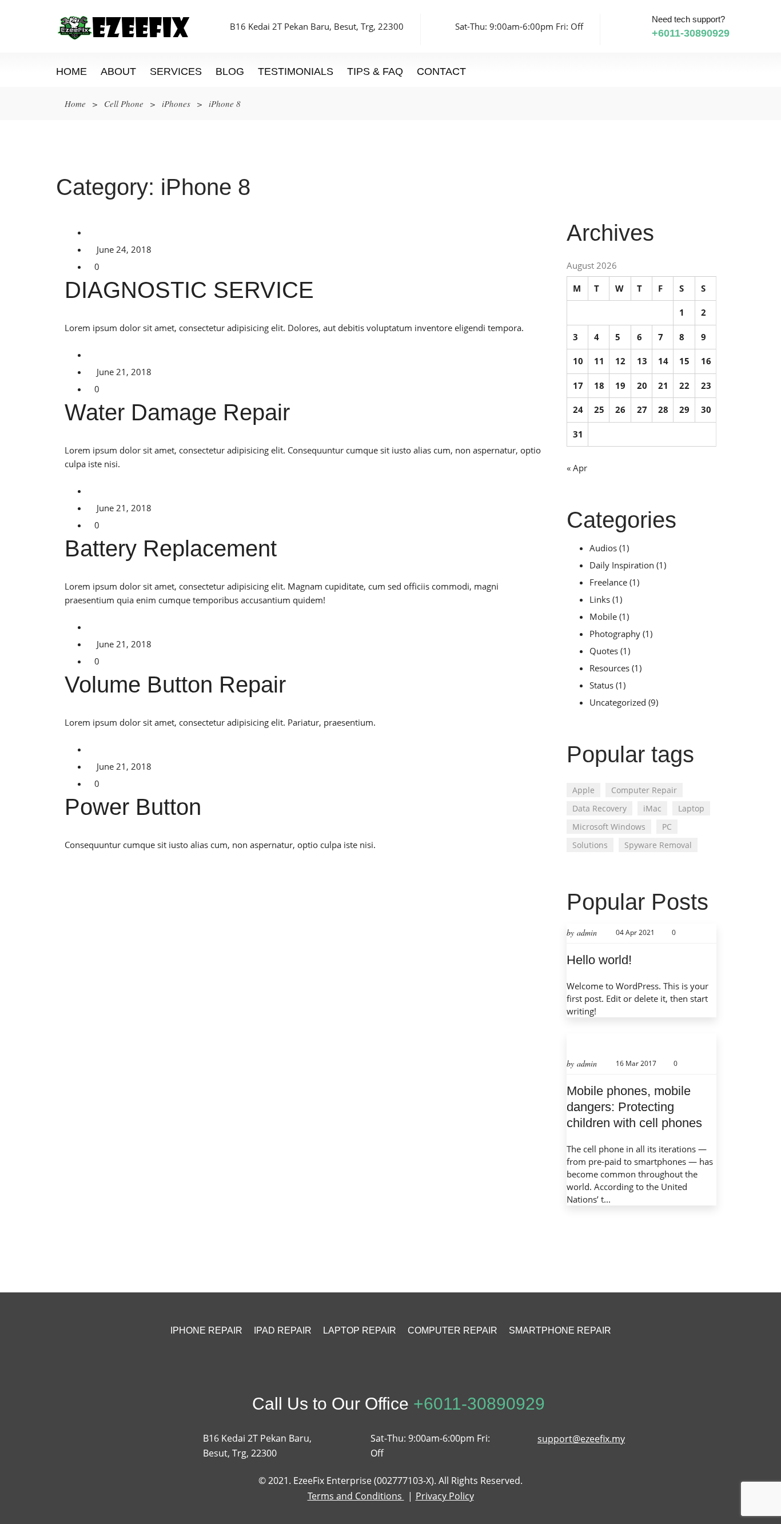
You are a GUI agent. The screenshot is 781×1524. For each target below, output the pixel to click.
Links (599, 599)
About (118, 71)
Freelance (608, 582)
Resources (609, 668)
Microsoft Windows (608, 826)
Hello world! (599, 960)
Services (176, 71)
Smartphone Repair (560, 1330)
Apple (583, 790)
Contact (441, 71)
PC (667, 826)
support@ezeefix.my (581, 1439)
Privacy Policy (445, 1496)
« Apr (577, 467)
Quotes (603, 650)
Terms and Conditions (356, 1496)
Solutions (590, 844)
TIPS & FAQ (375, 71)
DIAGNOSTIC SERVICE (189, 290)
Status (601, 685)
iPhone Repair (206, 1330)
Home (71, 71)
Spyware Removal (658, 844)
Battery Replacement (171, 548)
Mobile (603, 616)
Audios (603, 548)
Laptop (691, 808)
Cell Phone (124, 103)
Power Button (133, 806)
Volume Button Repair (175, 684)
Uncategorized (617, 702)
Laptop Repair (359, 1330)
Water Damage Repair (177, 412)
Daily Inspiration (621, 565)
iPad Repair (283, 1330)
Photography (614, 633)
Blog (230, 71)
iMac (652, 808)
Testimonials (295, 71)
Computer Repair (644, 790)
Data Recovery (599, 808)
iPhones (176, 103)
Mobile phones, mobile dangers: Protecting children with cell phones (634, 1107)
